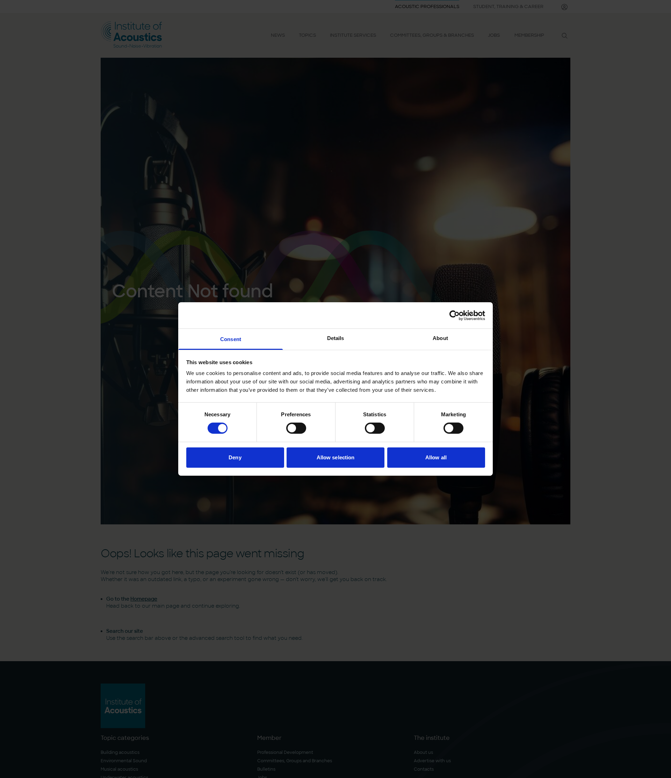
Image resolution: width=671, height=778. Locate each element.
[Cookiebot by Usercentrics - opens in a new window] (454, 315)
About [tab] (440, 338)
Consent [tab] (230, 339)
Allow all (436, 457)
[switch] (296, 428)
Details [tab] (335, 338)
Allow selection (336, 457)
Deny (235, 457)
